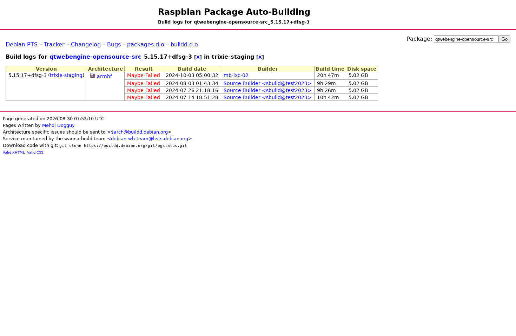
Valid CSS (35, 152)
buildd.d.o (184, 44)
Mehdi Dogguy (58, 125)
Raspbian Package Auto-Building (234, 12)
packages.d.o (145, 44)
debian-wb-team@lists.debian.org (149, 138)
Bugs (114, 44)
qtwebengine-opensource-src (95, 56)
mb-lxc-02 (236, 75)
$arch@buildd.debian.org (139, 132)
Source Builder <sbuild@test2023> (268, 83)
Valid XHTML (14, 152)
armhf (104, 76)
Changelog (86, 44)
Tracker (54, 44)
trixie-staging (66, 75)
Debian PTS (22, 44)
